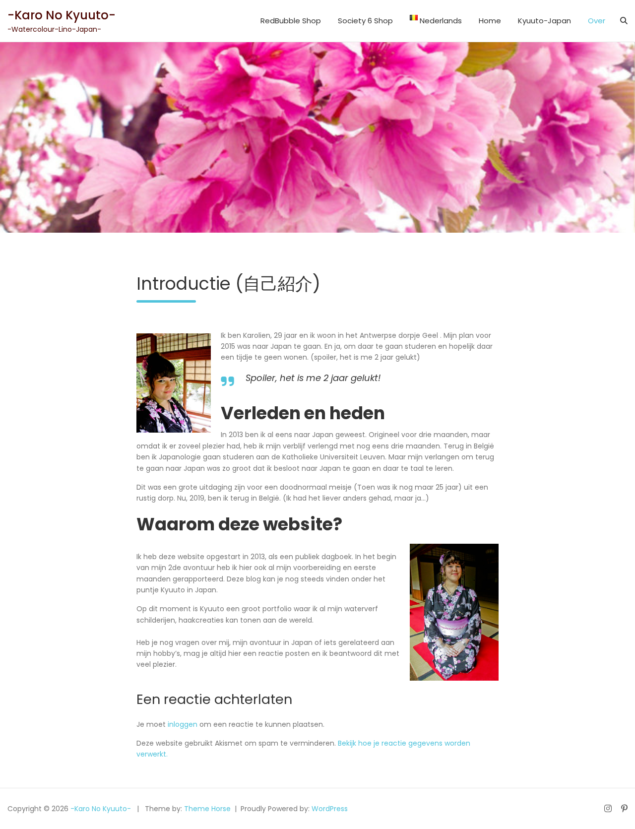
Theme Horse (207, 809)
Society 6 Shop (365, 20)
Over (596, 20)
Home (490, 20)
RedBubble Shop (290, 20)
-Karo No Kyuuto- (61, 15)
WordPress (330, 809)
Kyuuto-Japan (544, 20)
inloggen (182, 724)
